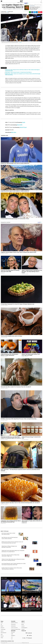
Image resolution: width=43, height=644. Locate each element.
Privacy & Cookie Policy (15, 629)
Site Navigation (24, 627)
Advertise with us (14, 622)
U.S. (12, 638)
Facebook (29, 633)
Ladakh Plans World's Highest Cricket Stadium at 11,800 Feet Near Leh (15, 191)
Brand (23, 624)
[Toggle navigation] (1, 1)
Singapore (13, 635)
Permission (13, 624)
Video (2, 637)
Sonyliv (23, 122)
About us (23, 622)
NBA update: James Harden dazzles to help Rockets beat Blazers (18, 72)
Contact (23, 629)
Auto (2, 634)
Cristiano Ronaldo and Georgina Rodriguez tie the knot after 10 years (15, 218)
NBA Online (13, 132)
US (1, 624)
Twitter (30, 635)
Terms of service (14, 627)
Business (2, 627)
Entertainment (3, 632)
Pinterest (29, 638)
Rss (24, 638)
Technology (3, 629)
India (2, 622)
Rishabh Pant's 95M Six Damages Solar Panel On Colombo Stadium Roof (15, 163)
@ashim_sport (10, 11)
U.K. (12, 637)
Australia (13, 632)
